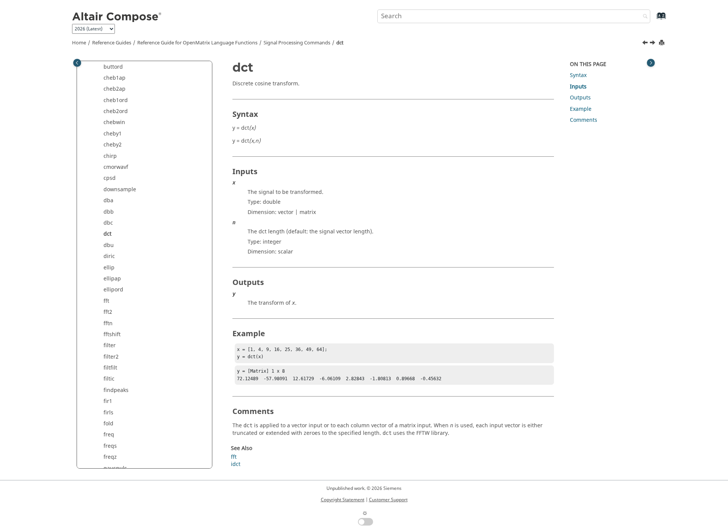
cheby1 (113, 134)
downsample (120, 190)
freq (109, 435)
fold (108, 424)
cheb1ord (116, 100)
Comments (583, 120)
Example (581, 109)
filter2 (111, 357)
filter (110, 345)
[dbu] (653, 43)
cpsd (110, 178)
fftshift (112, 334)
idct (235, 464)
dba (108, 201)
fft (106, 301)
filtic (109, 379)
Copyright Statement (342, 499)
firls (108, 413)
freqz (110, 457)
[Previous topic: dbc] (646, 43)
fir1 (108, 401)
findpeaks (116, 390)
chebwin (114, 122)
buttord (113, 67)
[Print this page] (662, 43)
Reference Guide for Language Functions (197, 42)
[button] (100, 67)
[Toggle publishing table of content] (77, 63)
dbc (108, 223)
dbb (109, 212)
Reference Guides (111, 42)
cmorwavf (116, 167)
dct (340, 42)
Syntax (578, 75)
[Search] (643, 16)
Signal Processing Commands (297, 42)
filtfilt (110, 368)
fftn (108, 323)
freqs (110, 446)
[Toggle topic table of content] (651, 63)
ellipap (112, 279)
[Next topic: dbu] (653, 43)
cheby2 (113, 145)
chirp (110, 156)
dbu (109, 245)
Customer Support (388, 499)
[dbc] (646, 43)
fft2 (108, 312)
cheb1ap (115, 78)
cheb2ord (116, 111)
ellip (109, 268)
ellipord (113, 290)
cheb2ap (115, 89)
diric (109, 256)
